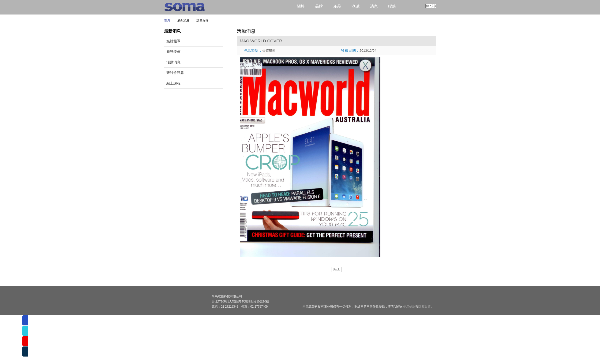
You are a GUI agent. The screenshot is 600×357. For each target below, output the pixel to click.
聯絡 (392, 6)
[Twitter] (410, 298)
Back (336, 269)
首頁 (167, 20)
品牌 (319, 6)
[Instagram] (430, 298)
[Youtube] (401, 298)
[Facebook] (391, 298)
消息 (374, 6)
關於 (301, 6)
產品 (337, 6)
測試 (356, 6)
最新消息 (182, 20)
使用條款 (409, 307)
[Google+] (420, 298)
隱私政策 (424, 307)
